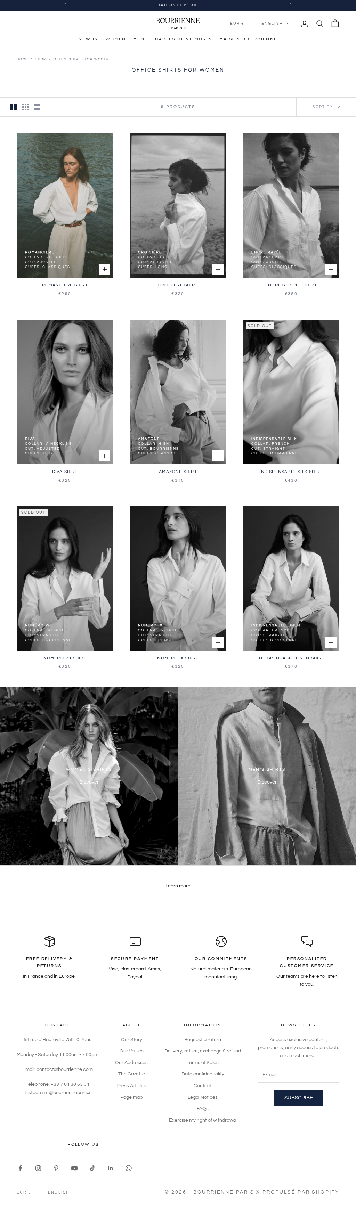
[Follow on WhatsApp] (128, 1168)
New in (88, 39)
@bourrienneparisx (69, 1092)
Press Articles (131, 1085)
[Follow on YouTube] (74, 1168)
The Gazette (131, 1074)
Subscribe (298, 1097)
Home (22, 59)
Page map (131, 1097)
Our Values (132, 1051)
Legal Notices (203, 1097)
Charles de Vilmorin (182, 39)
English (272, 23)
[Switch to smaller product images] (25, 107)
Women (116, 39)
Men (139, 39)
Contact (203, 1085)
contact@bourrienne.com (65, 1069)
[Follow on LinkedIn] (110, 1168)
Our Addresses (131, 1062)
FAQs (203, 1108)
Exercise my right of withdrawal (203, 1120)
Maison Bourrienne (248, 39)
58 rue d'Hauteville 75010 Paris (57, 1039)
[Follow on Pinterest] (56, 1168)
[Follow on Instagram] (38, 1168)
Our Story (131, 1039)
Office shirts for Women (81, 59)
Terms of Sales (203, 1062)
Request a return (202, 1039)
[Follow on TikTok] (92, 1168)
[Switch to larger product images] (13, 107)
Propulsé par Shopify (300, 1192)
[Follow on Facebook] (20, 1168)
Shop (40, 59)
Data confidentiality (202, 1074)
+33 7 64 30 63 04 (70, 1084)
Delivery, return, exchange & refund (202, 1051)
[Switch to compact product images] (37, 107)
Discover (89, 782)
